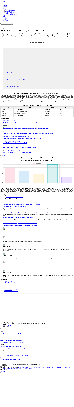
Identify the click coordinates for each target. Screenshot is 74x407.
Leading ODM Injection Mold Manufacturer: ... (11, 340)
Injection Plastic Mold (26, 367)
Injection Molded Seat (8, 290)
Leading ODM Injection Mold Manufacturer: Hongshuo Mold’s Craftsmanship (21, 204)
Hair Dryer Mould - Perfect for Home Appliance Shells (19, 152)
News (4, 15)
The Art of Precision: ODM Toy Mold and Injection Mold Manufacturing (20, 223)
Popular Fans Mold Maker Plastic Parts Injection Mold (19, 147)
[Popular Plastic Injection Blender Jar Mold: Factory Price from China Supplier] (18, 127)
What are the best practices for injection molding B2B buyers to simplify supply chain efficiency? (25, 212)
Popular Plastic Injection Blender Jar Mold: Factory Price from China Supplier (26, 128)
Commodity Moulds (8, 13)
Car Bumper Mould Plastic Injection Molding (12, 282)
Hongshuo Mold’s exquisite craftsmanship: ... (11, 353)
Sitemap (19, 367)
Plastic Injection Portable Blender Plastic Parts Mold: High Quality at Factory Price (28, 133)
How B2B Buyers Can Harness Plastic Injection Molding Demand (18, 217)
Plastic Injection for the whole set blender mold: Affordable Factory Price (25, 122)
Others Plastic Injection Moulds (11, 14)
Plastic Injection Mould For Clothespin (11, 291)
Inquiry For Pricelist (4, 365)
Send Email (2, 370)
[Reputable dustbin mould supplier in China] (14, 197)
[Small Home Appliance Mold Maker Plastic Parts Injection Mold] (16, 136)
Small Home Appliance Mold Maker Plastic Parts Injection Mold (22, 138)
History (6, 19)
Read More (5, 125)
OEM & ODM (5, 20)
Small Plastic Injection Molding (9, 285)
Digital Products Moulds (9, 12)
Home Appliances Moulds (10, 10)
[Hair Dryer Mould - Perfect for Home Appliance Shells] (14, 150)
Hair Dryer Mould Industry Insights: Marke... (11, 333)
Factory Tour (7, 18)
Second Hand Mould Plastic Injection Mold (11, 286)
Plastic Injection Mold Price (9, 281)
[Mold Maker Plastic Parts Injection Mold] (12, 141)
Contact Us (5, 21)
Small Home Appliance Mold (35, 367)
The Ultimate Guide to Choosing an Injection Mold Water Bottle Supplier (20, 225)
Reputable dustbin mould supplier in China (13, 198)
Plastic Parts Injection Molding (21, 368)
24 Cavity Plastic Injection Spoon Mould (11, 284)
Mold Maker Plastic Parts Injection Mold (15, 143)
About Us (4, 17)
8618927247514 (3, 371)
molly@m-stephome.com (7, 325)
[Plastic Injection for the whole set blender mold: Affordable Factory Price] (9, 120)
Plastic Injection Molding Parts (9, 283)
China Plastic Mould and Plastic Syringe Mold (59, 367)
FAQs (4, 16)
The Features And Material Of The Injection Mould (15, 206)
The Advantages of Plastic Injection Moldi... (10, 359)
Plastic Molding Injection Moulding (10, 289)
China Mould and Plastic (46, 367)
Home (4, 8)
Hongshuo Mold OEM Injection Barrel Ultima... (11, 346)
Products (4, 9)
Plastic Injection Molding (8, 292)
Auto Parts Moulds (8, 11)
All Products (29, 368)
